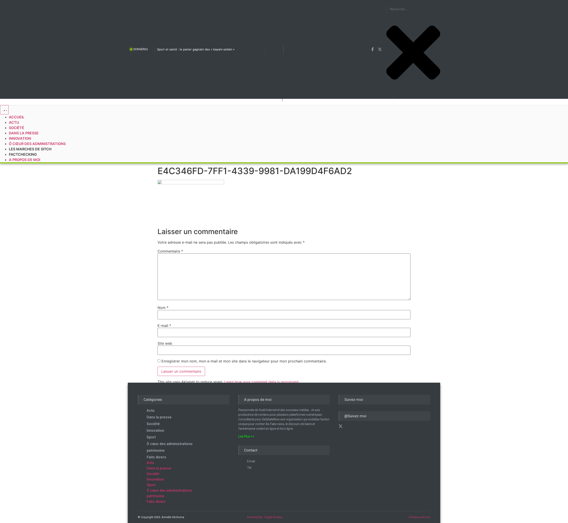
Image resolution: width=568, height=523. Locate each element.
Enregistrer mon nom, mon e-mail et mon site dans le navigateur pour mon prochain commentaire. (244, 361)
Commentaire (170, 251)
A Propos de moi (419, 517)
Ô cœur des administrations (170, 444)
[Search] (390, 97)
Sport (151, 437)
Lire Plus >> (246, 436)
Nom (163, 307)
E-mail (164, 325)
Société (153, 424)
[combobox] (413, 9)
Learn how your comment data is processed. (261, 382)
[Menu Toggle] (4, 109)
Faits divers (156, 457)
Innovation (155, 430)
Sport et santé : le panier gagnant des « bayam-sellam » (196, 49)
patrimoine (156, 450)
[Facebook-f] (373, 49)
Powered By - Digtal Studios (265, 517)
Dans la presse (159, 417)
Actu (150, 410)
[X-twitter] (380, 49)
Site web (165, 343)
